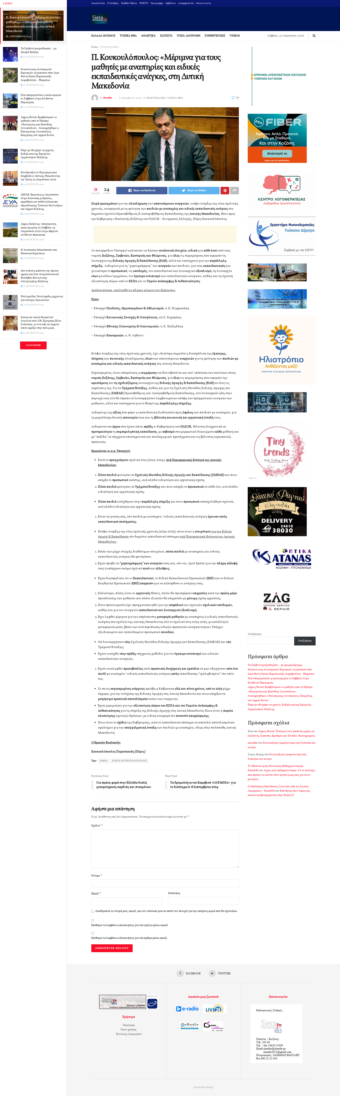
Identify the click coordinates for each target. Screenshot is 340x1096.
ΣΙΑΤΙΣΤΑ (166, 36)
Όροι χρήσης (129, 1030)
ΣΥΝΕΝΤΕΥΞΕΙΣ (215, 36)
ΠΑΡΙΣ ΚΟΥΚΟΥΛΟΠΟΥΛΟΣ (129, 760)
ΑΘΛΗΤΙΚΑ (148, 36)
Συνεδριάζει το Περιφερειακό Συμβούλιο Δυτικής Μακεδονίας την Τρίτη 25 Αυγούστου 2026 (40, 176)
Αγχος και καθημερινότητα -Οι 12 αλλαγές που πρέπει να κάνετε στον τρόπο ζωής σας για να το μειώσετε (281, 775)
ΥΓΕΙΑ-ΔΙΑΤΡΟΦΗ (188, 36)
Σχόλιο (97, 825)
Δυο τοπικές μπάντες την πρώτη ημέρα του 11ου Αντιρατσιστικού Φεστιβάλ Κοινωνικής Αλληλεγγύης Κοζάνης (40, 276)
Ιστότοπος (174, 893)
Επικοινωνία (203, 3)
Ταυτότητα (129, 1025)
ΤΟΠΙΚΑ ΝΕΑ (128, 36)
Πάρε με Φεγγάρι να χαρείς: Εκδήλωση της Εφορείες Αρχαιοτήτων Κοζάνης (37, 154)
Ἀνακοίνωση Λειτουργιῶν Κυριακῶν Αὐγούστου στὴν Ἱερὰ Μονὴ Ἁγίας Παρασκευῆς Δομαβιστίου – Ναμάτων (40, 75)
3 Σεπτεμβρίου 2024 (130, 98)
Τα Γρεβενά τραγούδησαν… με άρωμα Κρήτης (39, 50)
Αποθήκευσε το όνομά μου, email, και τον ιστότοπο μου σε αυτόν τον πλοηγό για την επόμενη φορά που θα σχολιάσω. (166, 911)
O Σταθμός (113, 3)
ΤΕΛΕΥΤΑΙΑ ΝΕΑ (110, 47)
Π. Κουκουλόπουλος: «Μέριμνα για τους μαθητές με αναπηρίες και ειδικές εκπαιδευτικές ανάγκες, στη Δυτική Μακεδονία (33, 24)
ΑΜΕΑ (103, 760)
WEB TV (143, 3)
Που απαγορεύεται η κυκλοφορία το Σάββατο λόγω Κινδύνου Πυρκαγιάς (41, 98)
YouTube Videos (129, 3)
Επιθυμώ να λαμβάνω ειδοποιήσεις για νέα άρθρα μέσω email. (129, 938)
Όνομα (96, 876)
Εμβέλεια (171, 3)
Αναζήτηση (254, 634)
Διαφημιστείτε (186, 3)
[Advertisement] (165, 234)
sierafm (107, 98)
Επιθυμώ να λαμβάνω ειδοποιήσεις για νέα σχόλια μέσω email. (129, 925)
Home (94, 47)
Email (96, 893)
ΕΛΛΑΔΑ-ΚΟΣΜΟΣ (103, 36)
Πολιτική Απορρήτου (128, 1034)
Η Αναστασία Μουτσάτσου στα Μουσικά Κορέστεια (39, 251)
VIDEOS (235, 36)
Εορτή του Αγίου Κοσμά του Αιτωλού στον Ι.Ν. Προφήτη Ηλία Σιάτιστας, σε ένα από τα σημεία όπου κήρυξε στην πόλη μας (41, 323)
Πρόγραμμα (157, 3)
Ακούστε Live (98, 3)
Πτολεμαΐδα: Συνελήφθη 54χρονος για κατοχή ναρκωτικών (42, 298)
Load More (33, 345)
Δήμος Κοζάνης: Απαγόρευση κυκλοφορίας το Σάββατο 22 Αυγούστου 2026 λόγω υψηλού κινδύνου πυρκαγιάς (39, 229)
